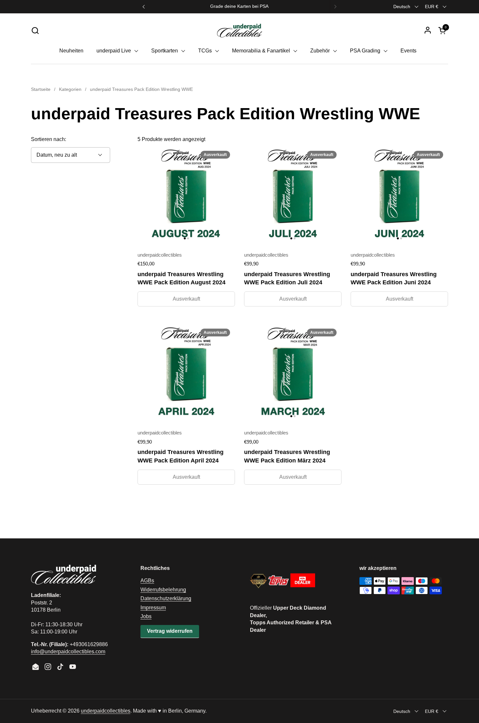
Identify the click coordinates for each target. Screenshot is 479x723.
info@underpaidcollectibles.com (68, 651)
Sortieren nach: (48, 139)
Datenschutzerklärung (165, 598)
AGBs (147, 580)
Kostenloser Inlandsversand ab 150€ (239, 6)
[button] (35, 30)
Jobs (146, 616)
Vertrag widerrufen (170, 631)
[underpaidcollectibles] (239, 30)
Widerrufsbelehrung (163, 589)
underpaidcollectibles (105, 711)
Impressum (153, 607)
